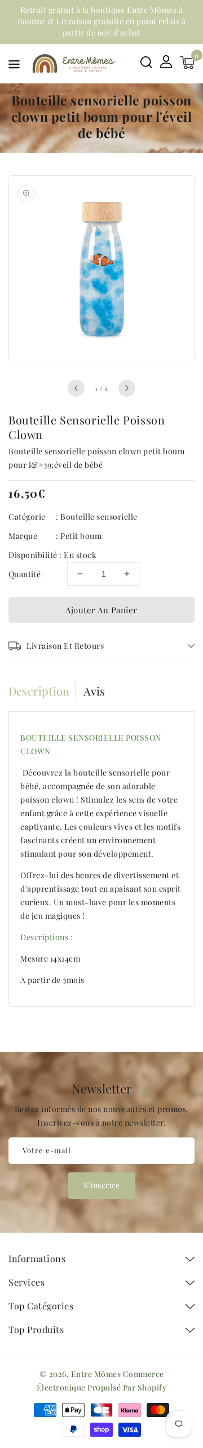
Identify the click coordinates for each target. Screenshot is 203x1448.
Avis (94, 690)
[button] (14, 66)
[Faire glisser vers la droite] (126, 388)
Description (38, 690)
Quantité (24, 574)
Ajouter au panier (101, 609)
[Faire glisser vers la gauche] (76, 388)
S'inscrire (101, 1185)
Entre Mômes (96, 1374)
